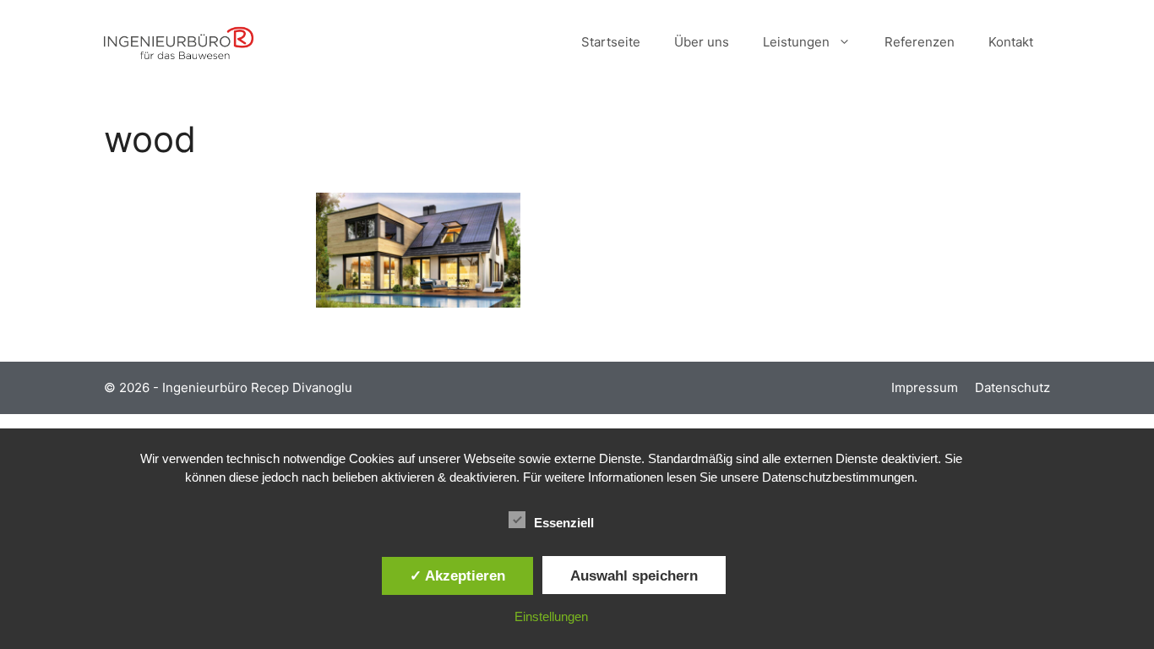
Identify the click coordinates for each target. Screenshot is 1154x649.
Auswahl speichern (634, 575)
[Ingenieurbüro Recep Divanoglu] (178, 42)
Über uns (701, 42)
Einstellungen (551, 616)
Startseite (610, 42)
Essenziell (564, 522)
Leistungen (796, 42)
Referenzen (920, 42)
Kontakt (1010, 42)
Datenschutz (1012, 387)
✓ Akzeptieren (457, 575)
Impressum (924, 387)
